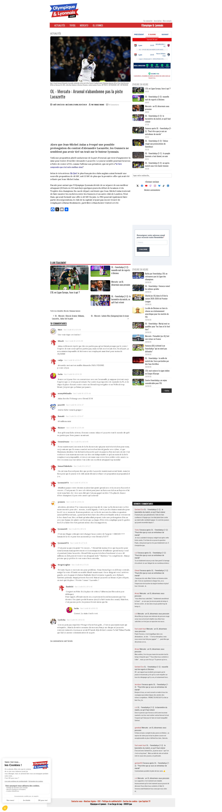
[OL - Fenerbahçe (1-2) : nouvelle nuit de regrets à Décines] (100, 276)
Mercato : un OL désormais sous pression (120, 283)
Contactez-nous (76, 801)
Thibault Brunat (99, 104)
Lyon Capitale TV (144, 801)
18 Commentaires (114, 104)
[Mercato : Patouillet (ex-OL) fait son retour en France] (138, 338)
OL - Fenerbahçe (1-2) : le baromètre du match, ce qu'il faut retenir (121, 299)
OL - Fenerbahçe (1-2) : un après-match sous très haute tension (157, 164)
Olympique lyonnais (74, 311)
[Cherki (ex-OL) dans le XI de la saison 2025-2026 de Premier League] (138, 297)
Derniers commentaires (152, 190)
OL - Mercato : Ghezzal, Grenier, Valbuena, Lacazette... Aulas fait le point (68, 317)
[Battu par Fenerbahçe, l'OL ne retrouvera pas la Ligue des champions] (138, 275)
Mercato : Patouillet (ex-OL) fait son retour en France (157, 337)
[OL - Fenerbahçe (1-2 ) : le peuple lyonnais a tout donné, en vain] (138, 155)
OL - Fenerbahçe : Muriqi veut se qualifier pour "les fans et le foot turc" (157, 326)
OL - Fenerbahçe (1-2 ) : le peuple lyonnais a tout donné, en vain (157, 155)
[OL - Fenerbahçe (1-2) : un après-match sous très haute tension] (138, 165)
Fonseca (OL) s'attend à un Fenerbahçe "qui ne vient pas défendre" (156, 348)
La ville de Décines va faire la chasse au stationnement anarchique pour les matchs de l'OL (157, 312)
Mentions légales (90, 801)
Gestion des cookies (130, 801)
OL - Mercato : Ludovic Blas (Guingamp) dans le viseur (110, 315)
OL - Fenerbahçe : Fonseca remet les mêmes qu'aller (157, 287)
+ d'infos (166, 390)
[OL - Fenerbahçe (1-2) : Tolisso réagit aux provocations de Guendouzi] (138, 142)
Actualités (59, 25)
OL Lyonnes (98, 25)
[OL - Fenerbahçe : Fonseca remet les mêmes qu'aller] (138, 288)
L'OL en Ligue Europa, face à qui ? (65, 292)
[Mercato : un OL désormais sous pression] (100, 290)
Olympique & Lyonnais (152, 25)
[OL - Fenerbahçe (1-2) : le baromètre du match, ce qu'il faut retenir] (100, 305)
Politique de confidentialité (111, 801)
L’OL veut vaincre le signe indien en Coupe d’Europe (157, 372)
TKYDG (72, 25)
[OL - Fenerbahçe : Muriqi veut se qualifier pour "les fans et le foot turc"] (138, 325)
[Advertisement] (90, 125)
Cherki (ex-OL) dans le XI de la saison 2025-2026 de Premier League (156, 298)
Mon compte (167, 20)
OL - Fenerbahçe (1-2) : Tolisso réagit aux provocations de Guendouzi (156, 143)
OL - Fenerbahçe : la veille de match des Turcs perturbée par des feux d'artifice (157, 361)
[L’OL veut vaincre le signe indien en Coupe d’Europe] (138, 372)
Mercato (84, 25)
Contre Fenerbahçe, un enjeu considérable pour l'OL (156, 382)
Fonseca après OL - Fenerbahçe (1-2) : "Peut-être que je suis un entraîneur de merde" (158, 131)
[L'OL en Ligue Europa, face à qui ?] (69, 289)
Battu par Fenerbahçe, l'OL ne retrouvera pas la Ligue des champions (156, 276)
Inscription (158, 20)
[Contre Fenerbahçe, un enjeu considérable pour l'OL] (138, 382)
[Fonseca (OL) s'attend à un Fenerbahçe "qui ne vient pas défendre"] (138, 347)
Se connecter (148, 20)
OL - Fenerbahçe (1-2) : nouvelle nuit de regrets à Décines (120, 270)
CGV (99, 801)
